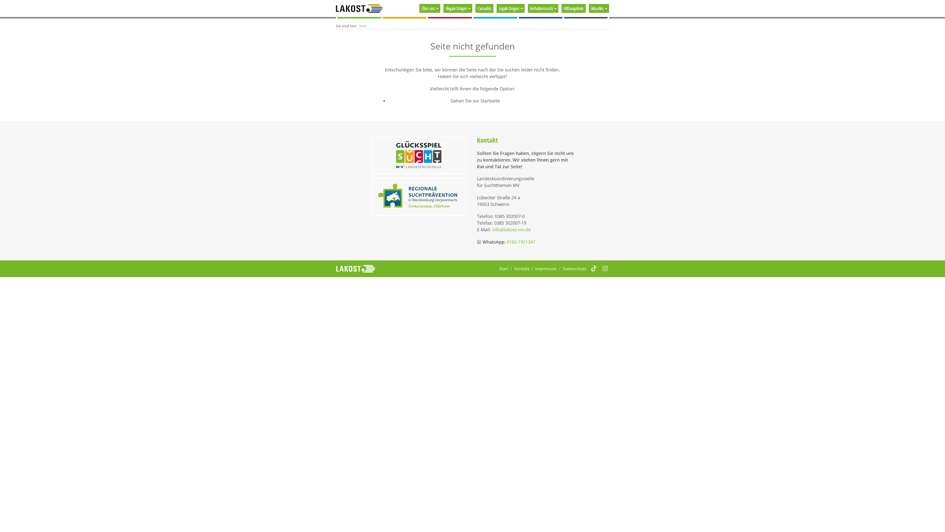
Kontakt (521, 268)
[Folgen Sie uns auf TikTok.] (594, 268)
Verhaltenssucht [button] (541, 8)
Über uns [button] (428, 8)
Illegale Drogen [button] (456, 8)
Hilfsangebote (573, 8)
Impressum (546, 268)
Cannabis (484, 8)
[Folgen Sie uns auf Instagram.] (605, 268)
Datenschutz (574, 268)
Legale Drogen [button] (509, 8)
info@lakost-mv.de (511, 230)
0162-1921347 (521, 242)
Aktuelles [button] (597, 8)
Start (363, 26)
